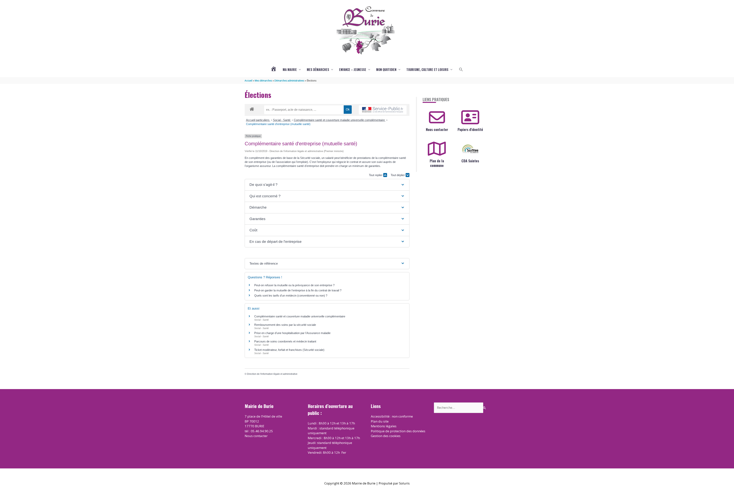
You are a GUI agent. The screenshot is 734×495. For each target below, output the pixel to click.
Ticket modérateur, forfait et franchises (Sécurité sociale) (289, 349)
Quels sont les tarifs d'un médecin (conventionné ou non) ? (290, 295)
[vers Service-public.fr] (383, 110)
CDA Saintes (470, 160)
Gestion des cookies (385, 436)
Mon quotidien (386, 69)
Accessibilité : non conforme (392, 416)
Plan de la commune (437, 163)
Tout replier (376, 175)
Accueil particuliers (258, 120)
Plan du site (380, 421)
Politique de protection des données (398, 431)
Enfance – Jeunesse (352, 69)
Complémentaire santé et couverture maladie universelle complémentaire (340, 120)
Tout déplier (398, 175)
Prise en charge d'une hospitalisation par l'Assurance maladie (292, 333)
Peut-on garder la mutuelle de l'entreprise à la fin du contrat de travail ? (297, 290)
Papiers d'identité (470, 129)
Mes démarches (318, 69)
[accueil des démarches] (252, 108)
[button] (461, 69)
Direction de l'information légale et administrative (272, 374)
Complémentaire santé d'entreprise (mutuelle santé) (278, 124)
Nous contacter (437, 129)
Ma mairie (290, 69)
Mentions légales (383, 426)
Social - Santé (282, 120)
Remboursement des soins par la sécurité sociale (285, 324)
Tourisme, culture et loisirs (427, 69)
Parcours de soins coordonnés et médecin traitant (285, 341)
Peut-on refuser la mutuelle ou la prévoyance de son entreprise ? (294, 285)
